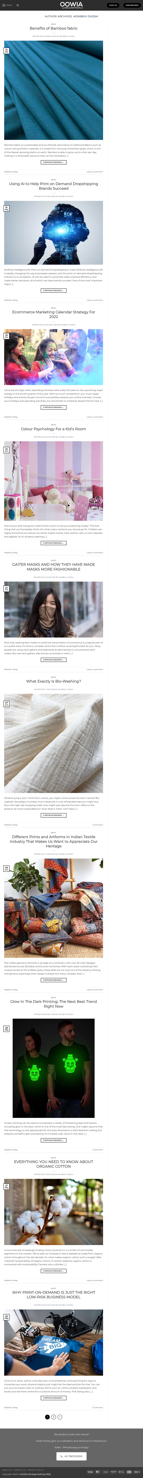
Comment (98, 825)
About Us (7, 1470)
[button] (7, 5)
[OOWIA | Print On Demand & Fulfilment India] (71, 5)
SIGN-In (113, 5)
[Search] (18, 5)
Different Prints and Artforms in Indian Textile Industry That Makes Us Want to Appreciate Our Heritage (53, 841)
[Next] (60, 1417)
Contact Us (20, 1470)
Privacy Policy (36, 1470)
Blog (53, 24)
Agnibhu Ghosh (85, 16)
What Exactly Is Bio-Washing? (53, 681)
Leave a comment (95, 172)
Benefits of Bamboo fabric (54, 28)
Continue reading (53, 162)
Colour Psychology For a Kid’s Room (53, 429)
